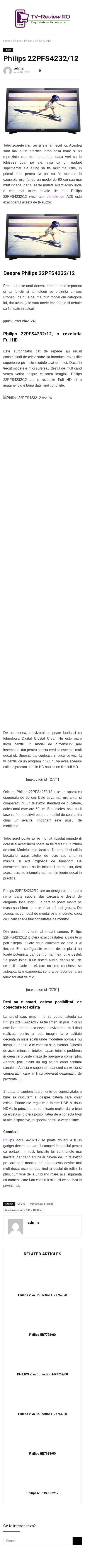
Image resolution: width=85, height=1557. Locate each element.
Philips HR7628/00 (42, 1453)
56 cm (21, 1204)
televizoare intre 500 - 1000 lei (23, 1210)
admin (19, 68)
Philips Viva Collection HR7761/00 (42, 1414)
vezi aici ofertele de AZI (51, 196)
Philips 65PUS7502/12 (42, 1493)
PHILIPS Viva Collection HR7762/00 (42, 1374)
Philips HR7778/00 (42, 1334)
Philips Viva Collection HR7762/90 (42, 1295)
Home (6, 40)
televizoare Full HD (41, 1204)
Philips (17, 40)
